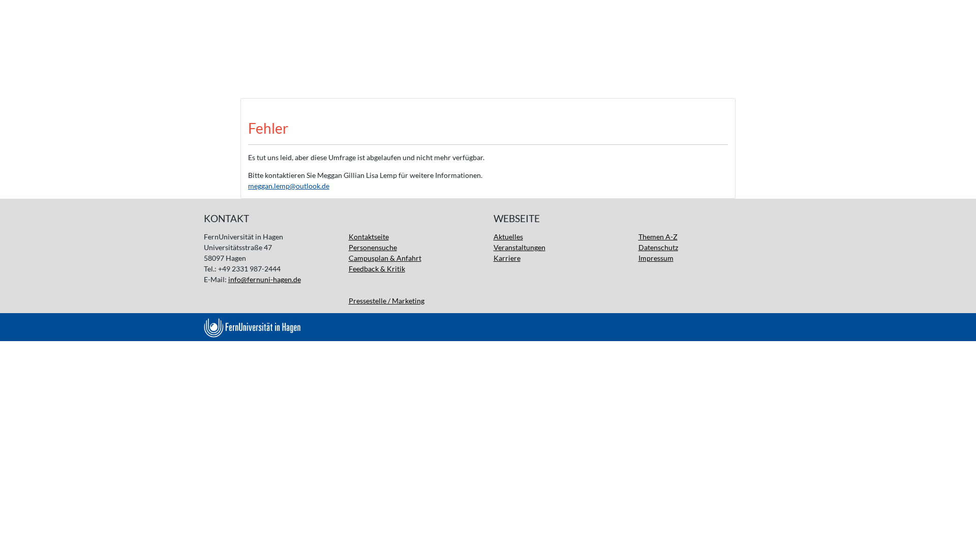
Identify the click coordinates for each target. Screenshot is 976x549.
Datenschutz (658, 247)
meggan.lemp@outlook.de (288, 185)
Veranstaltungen (519, 247)
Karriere (507, 258)
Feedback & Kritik (377, 268)
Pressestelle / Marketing (386, 300)
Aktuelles (508, 236)
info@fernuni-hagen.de (264, 279)
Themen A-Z (658, 236)
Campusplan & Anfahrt (385, 258)
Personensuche (373, 247)
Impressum (656, 258)
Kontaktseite (369, 236)
